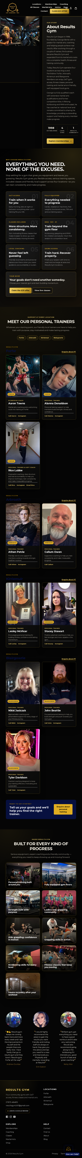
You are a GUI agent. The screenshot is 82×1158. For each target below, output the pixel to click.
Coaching (64, 4)
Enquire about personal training (63, 809)
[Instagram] (11, 1117)
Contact (44, 11)
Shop (65, 7)
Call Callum (49, 564)
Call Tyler (12, 790)
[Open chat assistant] (68, 1149)
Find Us (47, 1132)
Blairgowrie (58, 338)
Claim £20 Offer (59, 11)
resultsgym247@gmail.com (17, 1106)
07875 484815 (12, 1102)
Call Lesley (12, 644)
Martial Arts (47, 7)
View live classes (42, 290)
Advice (58, 7)
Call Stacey (49, 644)
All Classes (34, 7)
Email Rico (30, 485)
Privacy (55, 1154)
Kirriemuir (45, 338)
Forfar (21, 338)
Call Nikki (11, 723)
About (46, 1136)
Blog (46, 1139)
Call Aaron (12, 416)
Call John (48, 723)
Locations (36, 4)
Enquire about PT (69, 352)
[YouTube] (14, 1117)
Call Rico (11, 485)
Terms (63, 1154)
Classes (9, 1136)
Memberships (51, 4)
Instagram (22, 416)
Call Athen (12, 564)
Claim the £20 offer (20, 290)
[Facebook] (7, 1117)
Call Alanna (49, 416)
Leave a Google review (17, 1111)
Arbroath (32, 338)
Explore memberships (60, 141)
